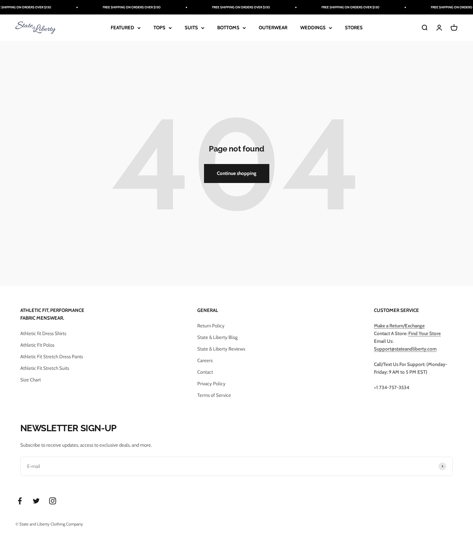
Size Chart (30, 380)
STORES (354, 28)
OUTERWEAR (273, 28)
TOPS (159, 28)
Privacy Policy (211, 384)
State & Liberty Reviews (221, 349)
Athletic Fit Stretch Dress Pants (51, 357)
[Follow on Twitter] (36, 501)
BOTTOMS (228, 28)
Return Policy (211, 326)
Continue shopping (236, 173)
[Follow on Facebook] (19, 501)
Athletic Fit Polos (37, 345)
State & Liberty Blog (217, 337)
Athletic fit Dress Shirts (43, 333)
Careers (205, 360)
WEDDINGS (313, 28)
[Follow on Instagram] (52, 501)
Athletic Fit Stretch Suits (44, 368)
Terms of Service (214, 395)
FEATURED (122, 28)
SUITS (191, 28)
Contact (205, 372)
